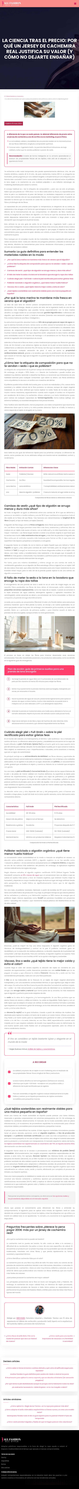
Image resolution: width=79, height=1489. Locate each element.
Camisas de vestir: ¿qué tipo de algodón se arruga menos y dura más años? (39, 270)
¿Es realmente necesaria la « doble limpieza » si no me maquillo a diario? (39, 1387)
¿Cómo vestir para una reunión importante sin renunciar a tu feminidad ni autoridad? (57, 1338)
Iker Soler (20, 1318)
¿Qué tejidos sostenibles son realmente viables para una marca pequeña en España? (39, 292)
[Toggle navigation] (75, 3)
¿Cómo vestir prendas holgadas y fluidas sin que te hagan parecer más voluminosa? (39, 1422)
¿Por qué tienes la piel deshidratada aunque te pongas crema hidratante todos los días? (39, 1384)
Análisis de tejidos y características (41, 1049)
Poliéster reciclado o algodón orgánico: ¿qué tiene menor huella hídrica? (37, 283)
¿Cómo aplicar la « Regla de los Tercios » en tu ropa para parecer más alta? (39, 1406)
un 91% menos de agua (30, 875)
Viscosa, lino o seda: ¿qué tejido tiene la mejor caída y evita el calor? (36, 287)
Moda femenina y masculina (15, 96)
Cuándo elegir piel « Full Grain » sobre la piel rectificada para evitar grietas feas (40, 279)
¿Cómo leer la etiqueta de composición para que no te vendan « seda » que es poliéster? (40, 265)
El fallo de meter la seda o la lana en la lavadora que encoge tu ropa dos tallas (40, 274)
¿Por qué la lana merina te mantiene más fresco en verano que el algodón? (38, 260)
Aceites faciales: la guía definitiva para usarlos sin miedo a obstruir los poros (39, 1374)
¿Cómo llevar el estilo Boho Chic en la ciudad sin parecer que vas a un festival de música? (21, 1338)
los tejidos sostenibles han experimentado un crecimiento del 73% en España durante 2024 (39, 1144)
